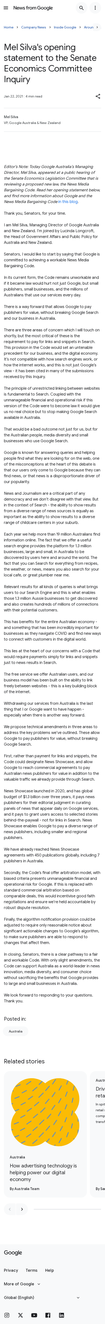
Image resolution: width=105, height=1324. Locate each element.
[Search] (81, 8)
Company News (33, 27)
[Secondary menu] (95, 8)
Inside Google (65, 27)
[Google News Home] (33, 8)
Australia (15, 1031)
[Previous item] (10, 1209)
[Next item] (22, 1209)
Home (8, 27)
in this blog (68, 201)
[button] (98, 96)
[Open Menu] (6, 8)
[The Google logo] (13, 1253)
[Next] (97, 27)
